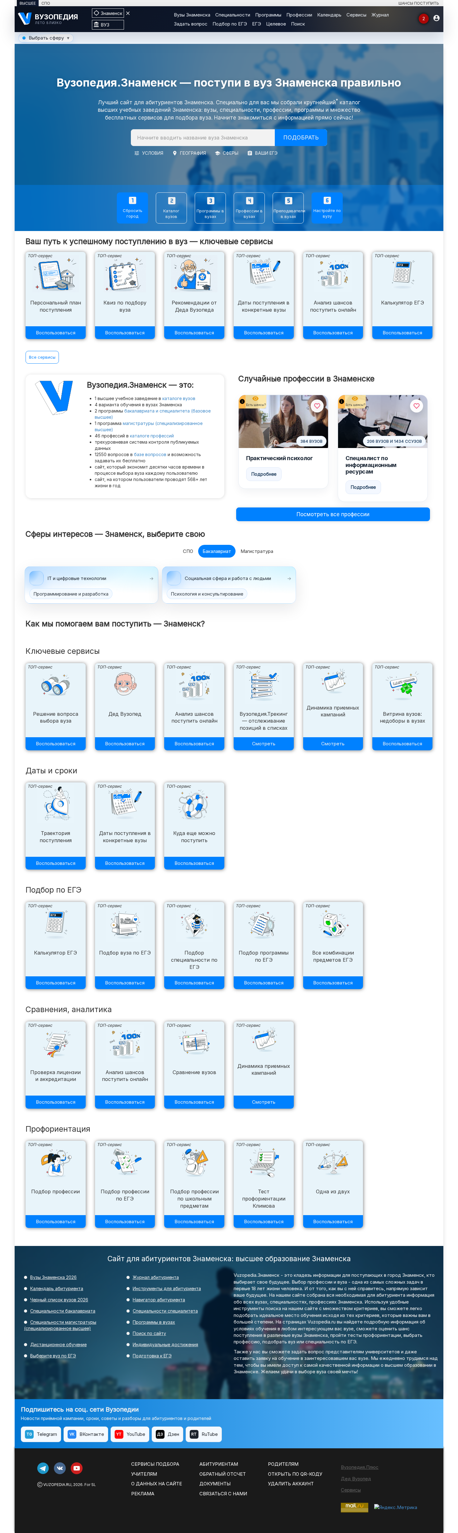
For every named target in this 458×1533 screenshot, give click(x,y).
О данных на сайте (156, 1484)
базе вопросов (150, 454)
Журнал (380, 15)
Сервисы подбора (155, 1464)
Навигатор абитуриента (159, 1299)
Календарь (329, 15)
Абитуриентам (218, 1464)
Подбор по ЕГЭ (229, 24)
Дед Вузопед (356, 1479)
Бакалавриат (217, 551)
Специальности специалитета (165, 1311)
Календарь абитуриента (56, 1288)
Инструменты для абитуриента (167, 1288)
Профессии (299, 15)
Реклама (142, 1494)
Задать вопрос (191, 24)
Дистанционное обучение (58, 1344)
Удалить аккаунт (291, 1484)
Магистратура (257, 551)
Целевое (276, 24)
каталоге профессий (152, 435)
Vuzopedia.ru (57, 1484)
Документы (215, 1484)
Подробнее (263, 474)
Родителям (283, 1464)
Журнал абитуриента (156, 1277)
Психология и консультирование (207, 594)
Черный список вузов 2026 (59, 1299)
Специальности (232, 15)
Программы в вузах (154, 1322)
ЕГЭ (256, 24)
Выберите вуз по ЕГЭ (53, 1355)
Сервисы (356, 15)
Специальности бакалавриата (62, 1311)
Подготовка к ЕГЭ (152, 1355)
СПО (45, 3)
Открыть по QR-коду (295, 1474)
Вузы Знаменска (192, 15)
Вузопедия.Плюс (360, 1467)
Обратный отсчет (222, 1474)
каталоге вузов (178, 398)
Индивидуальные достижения (165, 1344)
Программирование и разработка (70, 594)
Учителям (144, 1474)
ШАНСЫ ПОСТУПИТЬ (418, 3)
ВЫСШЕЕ (28, 3)
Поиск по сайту (149, 1333)
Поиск (298, 24)
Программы (268, 15)
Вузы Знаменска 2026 (53, 1277)
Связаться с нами (223, 1494)
